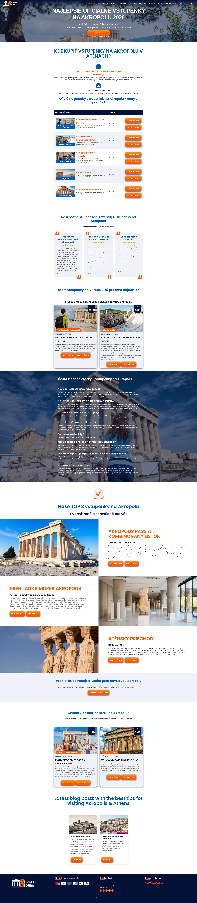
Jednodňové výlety (125, 3)
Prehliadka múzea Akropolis (45, 588)
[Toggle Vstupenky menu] (95, 3)
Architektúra (152, 3)
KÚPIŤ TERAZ (98, 33)
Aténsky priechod (103, 3)
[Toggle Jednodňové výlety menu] (131, 3)
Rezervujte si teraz (133, 127)
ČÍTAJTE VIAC (76, 860)
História (160, 3)
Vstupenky (91, 3)
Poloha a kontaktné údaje (107, 885)
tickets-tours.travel (147, 897)
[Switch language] (187, 3)
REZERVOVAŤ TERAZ (83, 355)
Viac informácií (133, 121)
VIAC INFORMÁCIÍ (67, 355)
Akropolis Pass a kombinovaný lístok (134, 534)
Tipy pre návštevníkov (140, 3)
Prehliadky (113, 3)
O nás (101, 883)
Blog (180, 3)
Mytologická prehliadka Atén (119, 759)
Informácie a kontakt (171, 3)
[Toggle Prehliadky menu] (117, 3)
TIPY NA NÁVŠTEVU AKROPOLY (98, 693)
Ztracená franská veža (80, 836)
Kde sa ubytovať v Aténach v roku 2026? (113, 837)
